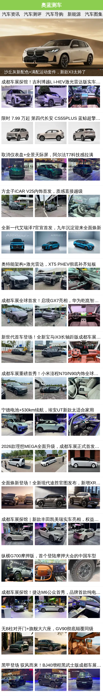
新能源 (74, 14)
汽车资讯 (11, 14)
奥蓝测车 (51, 5)
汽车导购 (54, 14)
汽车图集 (94, 14)
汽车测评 (33, 14)
